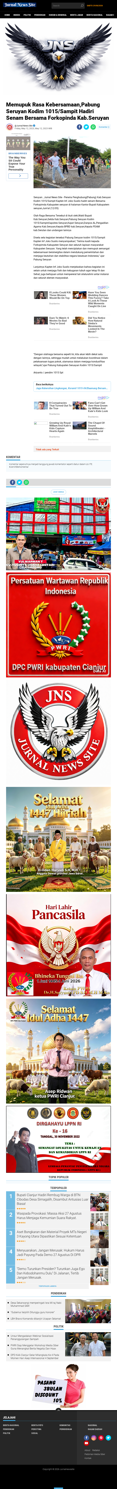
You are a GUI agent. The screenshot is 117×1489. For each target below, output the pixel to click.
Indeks (16, 15)
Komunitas (65, 1425)
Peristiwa (36, 1429)
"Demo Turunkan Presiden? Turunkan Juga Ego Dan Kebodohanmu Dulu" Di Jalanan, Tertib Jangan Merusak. (51, 1273)
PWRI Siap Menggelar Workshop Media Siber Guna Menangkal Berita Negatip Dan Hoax (34, 1347)
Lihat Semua (58, 492)
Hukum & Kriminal (58, 15)
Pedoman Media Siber (95, 1454)
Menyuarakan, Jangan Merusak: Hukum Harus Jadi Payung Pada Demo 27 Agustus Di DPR (50, 1252)
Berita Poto (37, 1425)
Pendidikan (39, 15)
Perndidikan (66, 1429)
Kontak (88, 1458)
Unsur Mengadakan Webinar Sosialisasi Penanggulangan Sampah (32, 1337)
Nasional (92, 1425)
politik (27, 15)
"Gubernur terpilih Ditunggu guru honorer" (33, 1312)
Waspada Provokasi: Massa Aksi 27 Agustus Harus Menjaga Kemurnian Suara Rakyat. (49, 1216)
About (87, 1450)
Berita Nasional (95, 15)
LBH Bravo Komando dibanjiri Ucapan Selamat (36, 1318)
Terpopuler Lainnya (47, 1286)
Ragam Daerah (95, 1429)
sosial (34, 1433)
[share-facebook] (79, 127)
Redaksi (96, 1450)
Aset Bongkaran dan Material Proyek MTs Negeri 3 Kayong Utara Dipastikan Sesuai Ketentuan (52, 1234)
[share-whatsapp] (93, 127)
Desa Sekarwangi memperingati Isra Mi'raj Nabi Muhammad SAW (36, 1304)
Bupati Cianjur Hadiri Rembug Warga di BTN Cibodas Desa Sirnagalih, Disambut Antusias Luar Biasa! (52, 1199)
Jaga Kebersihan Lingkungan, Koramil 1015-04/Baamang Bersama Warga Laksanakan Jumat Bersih (72, 388)
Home (7, 15)
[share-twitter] (86, 127)
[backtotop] (58, 1411)
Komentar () (104, 127)
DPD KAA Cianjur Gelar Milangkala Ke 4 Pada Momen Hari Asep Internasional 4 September (35, 1357)
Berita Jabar (76, 15)
